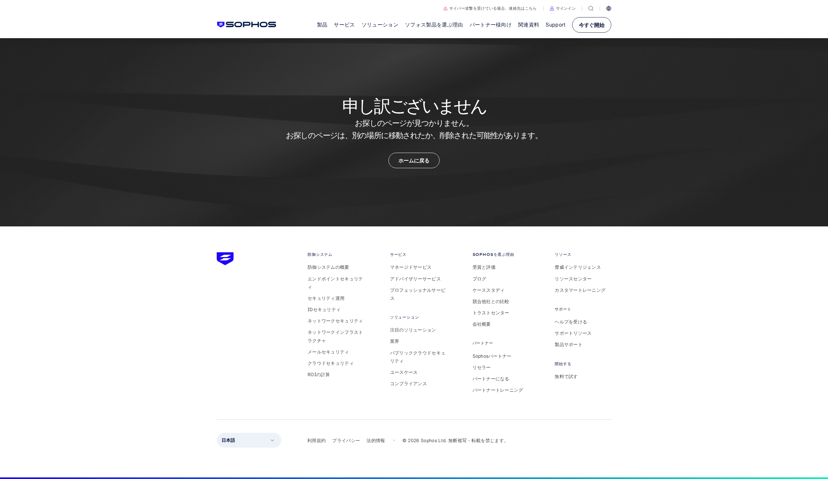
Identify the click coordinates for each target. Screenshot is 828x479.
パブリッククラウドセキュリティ (417, 357)
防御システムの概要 (328, 267)
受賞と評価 (484, 267)
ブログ (479, 278)
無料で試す (566, 376)
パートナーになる (491, 378)
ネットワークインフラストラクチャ (335, 336)
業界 (394, 341)
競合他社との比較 (491, 301)
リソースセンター (573, 278)
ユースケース (404, 372)
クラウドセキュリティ (331, 363)
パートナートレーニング (498, 390)
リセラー (482, 367)
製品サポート (569, 344)
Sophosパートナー (492, 356)
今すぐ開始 (592, 25)
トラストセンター (491, 312)
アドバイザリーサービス (415, 278)
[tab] (336, 254)
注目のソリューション (413, 329)
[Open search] (591, 8)
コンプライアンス (408, 383)
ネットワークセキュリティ (335, 320)
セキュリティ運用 (326, 298)
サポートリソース (573, 333)
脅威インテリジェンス (578, 267)
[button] (563, 8)
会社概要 (482, 324)
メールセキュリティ (328, 351)
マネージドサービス (411, 267)
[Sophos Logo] (247, 24)
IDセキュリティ (324, 309)
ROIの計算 (319, 374)
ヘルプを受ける (571, 321)
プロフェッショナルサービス (417, 294)
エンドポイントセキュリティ (335, 282)
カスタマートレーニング (580, 290)
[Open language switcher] (608, 8)
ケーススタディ (489, 290)
